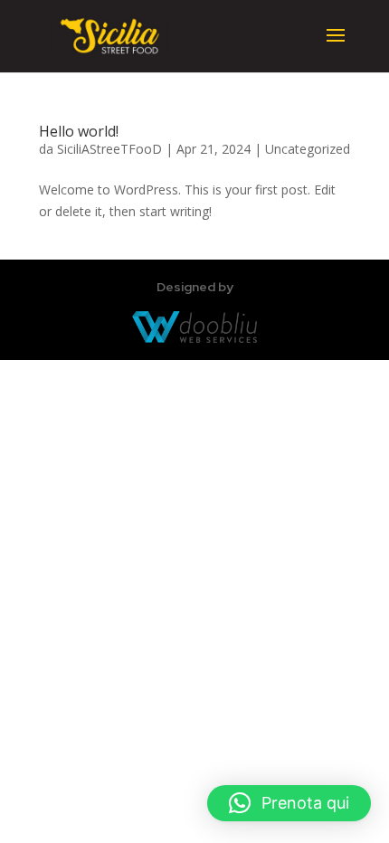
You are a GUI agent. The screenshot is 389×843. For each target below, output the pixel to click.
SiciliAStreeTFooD (109, 148)
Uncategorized (307, 148)
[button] (289, 803)
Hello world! (79, 131)
